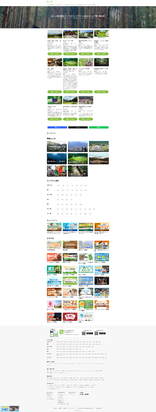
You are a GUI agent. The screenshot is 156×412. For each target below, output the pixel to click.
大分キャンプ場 (84, 357)
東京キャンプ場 (59, 344)
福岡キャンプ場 (59, 357)
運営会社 (55, 408)
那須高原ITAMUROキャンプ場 (101, 68)
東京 (58, 190)
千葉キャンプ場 (79, 344)
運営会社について (50, 394)
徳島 (85, 209)
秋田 (76, 185)
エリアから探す (50, 339)
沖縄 (90, 213)
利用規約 (64, 408)
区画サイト (73, 363)
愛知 (67, 199)
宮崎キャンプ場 (90, 357)
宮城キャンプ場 (79, 341)
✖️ (18, 406)
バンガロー (60, 363)
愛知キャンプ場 (71, 349)
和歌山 (81, 204)
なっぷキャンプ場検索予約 (50, 4)
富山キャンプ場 (78, 346)
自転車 (61, 372)
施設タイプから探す (51, 361)
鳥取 (67, 209)
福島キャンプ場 (98, 341)
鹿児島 (85, 213)
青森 (63, 185)
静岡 (62, 199)
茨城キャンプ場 (85, 344)
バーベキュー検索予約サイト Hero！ (53, 388)
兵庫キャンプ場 (65, 351)
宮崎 (80, 213)
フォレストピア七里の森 (84, 68)
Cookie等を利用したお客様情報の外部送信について (85, 408)
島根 (71, 209)
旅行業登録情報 (98, 408)
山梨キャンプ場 (59, 346)
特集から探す (49, 376)
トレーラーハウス (84, 363)
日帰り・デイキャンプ (50, 370)
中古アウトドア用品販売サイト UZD (68, 387)
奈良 (76, 204)
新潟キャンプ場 (71, 346)
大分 (76, 213)
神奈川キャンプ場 (66, 344)
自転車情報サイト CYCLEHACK (90, 385)
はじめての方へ (49, 395)
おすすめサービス (50, 383)
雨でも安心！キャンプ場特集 (69, 379)
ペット (67, 372)
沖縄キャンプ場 (104, 357)
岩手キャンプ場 (72, 341)
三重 (71, 199)
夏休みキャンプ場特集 (78, 379)
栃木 (81, 190)
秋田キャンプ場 (85, 341)
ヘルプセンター (71, 394)
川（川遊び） (57, 370)
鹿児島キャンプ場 (98, 357)
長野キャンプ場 (65, 346)
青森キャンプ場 (66, 341)
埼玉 (67, 190)
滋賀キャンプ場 (78, 351)
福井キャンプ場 (90, 346)
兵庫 (62, 204)
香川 (80, 209)
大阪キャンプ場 (59, 351)
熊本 (71, 213)
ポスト (79, 127)
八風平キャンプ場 (51, 106)
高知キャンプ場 (59, 355)
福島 (85, 185)
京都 (67, 204)
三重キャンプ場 (78, 349)
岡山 (58, 209)
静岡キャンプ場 (65, 349)
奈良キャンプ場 (84, 351)
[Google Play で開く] (102, 333)
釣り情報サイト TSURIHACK (78, 385)
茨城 (76, 190)
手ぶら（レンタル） (77, 370)
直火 (63, 372)
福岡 (58, 213)
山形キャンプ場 (91, 341)
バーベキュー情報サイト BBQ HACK (53, 387)
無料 (72, 370)
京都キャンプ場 (71, 351)
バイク (85, 370)
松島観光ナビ (92, 387)
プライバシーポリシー (72, 408)
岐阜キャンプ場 (59, 349)
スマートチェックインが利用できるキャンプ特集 (55, 379)
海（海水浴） (63, 370)
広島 (62, 209)
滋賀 (71, 204)
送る (99, 127)
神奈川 (63, 190)
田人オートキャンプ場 (68, 40)
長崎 (67, 213)
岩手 (67, 185)
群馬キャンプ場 (98, 344)
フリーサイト (78, 363)
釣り (82, 370)
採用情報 (60, 408)
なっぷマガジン (60, 397)
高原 (69, 370)
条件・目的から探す (51, 368)
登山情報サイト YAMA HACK (66, 385)
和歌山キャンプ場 (91, 351)
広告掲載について (61, 400)
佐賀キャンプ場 (65, 357)
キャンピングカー (91, 370)
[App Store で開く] (89, 333)
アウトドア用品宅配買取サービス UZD (82, 387)
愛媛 (89, 209)
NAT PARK (50, 68)
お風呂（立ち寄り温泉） (99, 370)
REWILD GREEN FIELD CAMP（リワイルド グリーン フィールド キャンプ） (70, 70)
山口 (76, 209)
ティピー (90, 363)
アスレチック (56, 372)
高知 (94, 209)
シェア (58, 127)
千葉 (72, 190)
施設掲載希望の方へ (61, 402)
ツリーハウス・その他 (99, 363)
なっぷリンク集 (49, 397)
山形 (81, 185)
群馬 (85, 190)
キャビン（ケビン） (66, 363)
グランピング (49, 365)
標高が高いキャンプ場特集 (87, 379)
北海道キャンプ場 (60, 341)
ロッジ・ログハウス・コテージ (52, 363)
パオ (93, 363)
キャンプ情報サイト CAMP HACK (53, 385)
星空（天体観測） (50, 372)
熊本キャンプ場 (78, 357)
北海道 (58, 185)
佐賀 (62, 213)
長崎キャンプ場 (71, 357)
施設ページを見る (55, 53)
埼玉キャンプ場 (72, 344)
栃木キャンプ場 (91, 344)
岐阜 (58, 199)
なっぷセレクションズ (61, 394)
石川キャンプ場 (84, 346)
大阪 (58, 204)
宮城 (72, 185)
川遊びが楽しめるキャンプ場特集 (98, 379)
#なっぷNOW (60, 395)
